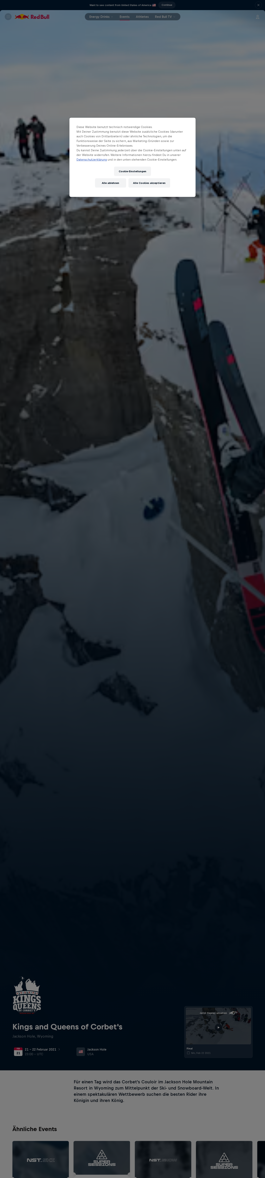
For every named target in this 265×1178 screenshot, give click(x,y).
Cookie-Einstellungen (132, 171)
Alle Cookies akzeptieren (149, 183)
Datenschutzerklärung (91, 159)
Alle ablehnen (110, 183)
